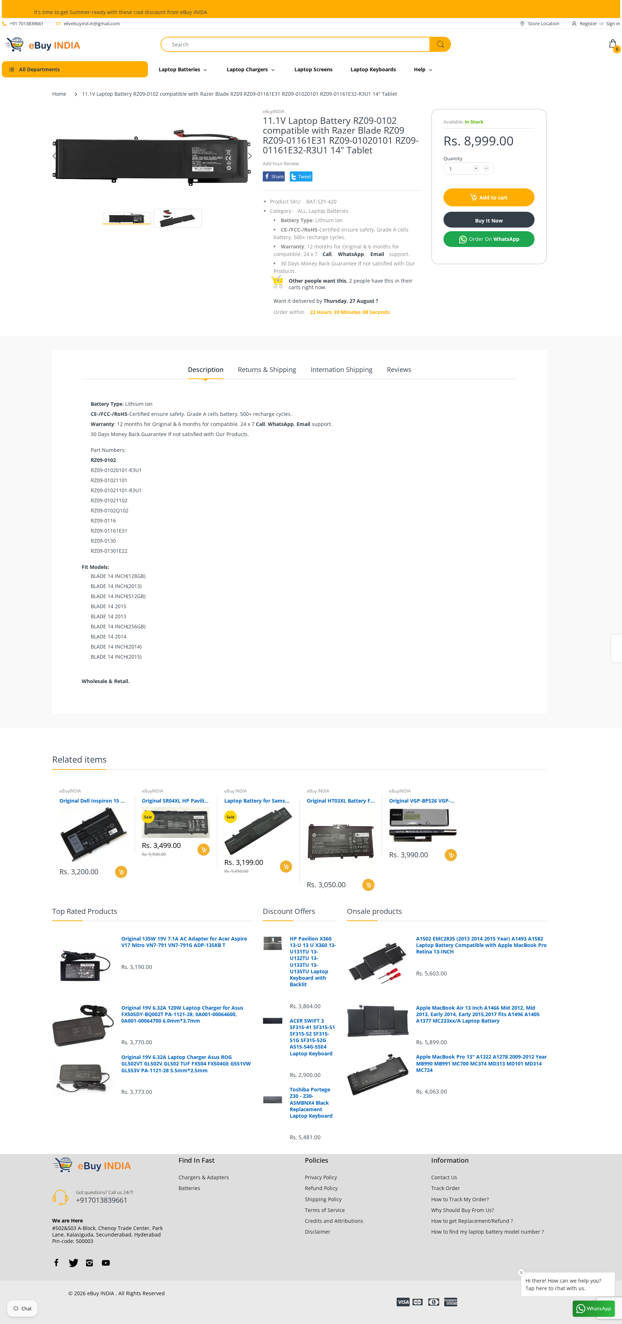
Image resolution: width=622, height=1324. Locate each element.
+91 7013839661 (27, 23)
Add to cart (493, 197)
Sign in (613, 23)
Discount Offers (289, 911)
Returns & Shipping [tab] (267, 369)
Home (59, 93)
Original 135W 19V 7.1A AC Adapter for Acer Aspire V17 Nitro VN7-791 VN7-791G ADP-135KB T (184, 941)
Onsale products (374, 911)
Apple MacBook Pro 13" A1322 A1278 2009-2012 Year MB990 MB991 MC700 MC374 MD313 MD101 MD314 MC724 (481, 1063)
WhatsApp (351, 254)
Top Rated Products (84, 911)
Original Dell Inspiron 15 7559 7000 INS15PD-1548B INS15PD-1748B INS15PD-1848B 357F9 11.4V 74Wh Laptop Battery (93, 800)
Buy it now (489, 220)
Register (588, 23)
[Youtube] (106, 1263)
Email (377, 254)
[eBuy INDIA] (43, 43)
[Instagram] (89, 1263)
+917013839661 (101, 1200)
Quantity (453, 158)
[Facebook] (56, 1263)
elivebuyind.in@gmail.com (92, 23)
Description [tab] (206, 369)
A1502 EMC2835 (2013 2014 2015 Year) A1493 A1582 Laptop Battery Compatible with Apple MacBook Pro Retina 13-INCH (481, 945)
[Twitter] (73, 1263)
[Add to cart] (121, 872)
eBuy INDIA (235, 791)
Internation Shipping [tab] (342, 369)
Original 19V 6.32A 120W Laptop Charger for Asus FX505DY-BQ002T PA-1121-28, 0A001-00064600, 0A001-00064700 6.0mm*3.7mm (182, 1014)
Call (327, 254)
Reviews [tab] (399, 369)
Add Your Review (281, 163)
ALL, (302, 210)
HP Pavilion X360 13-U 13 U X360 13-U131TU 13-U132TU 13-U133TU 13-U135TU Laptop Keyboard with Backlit (313, 961)
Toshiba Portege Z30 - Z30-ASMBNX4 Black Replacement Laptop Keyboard (311, 1102)
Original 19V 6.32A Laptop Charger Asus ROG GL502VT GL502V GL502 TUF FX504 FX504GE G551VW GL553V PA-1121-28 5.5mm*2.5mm (186, 1063)
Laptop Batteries (328, 210)
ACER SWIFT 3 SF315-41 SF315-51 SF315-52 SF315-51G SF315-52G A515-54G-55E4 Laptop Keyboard (312, 1037)
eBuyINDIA (273, 111)
